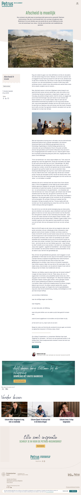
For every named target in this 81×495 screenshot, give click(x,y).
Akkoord (74, 491)
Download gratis (20, 381)
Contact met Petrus (11, 479)
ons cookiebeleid (49, 491)
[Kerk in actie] (71, 474)
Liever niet (65, 491)
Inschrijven (40, 446)
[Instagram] (44, 461)
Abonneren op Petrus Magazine (14, 480)
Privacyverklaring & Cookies (73, 487)
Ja (2, 389)
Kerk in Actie (6, 86)
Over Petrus (10, 482)
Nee (7, 389)
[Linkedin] (11, 487)
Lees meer (35, 346)
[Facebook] (42, 461)
